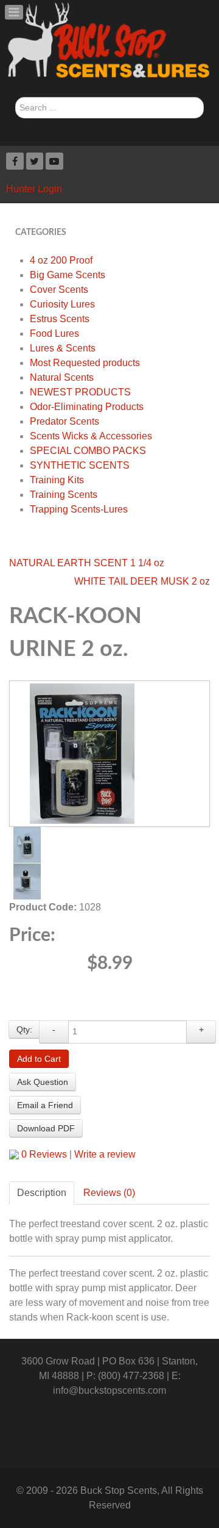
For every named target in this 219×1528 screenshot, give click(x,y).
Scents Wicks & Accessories (91, 436)
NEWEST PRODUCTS (80, 392)
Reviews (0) (109, 1192)
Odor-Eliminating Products (87, 407)
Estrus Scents (59, 319)
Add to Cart (39, 1059)
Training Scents (63, 494)
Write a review (105, 1154)
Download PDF (46, 1128)
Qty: (24, 1029)
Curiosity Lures (62, 304)
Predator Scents (64, 421)
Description (41, 1192)
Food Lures (54, 333)
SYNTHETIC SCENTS (80, 465)
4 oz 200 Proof (61, 260)
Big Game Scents (67, 275)
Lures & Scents (63, 348)
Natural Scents (62, 377)
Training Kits (57, 480)
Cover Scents (59, 289)
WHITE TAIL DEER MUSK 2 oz (142, 581)
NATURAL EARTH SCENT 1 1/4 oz (86, 563)
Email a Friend (45, 1105)
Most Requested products (85, 363)
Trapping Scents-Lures (79, 509)
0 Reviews (44, 1154)
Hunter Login (34, 189)
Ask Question (42, 1082)
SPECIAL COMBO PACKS (88, 450)
